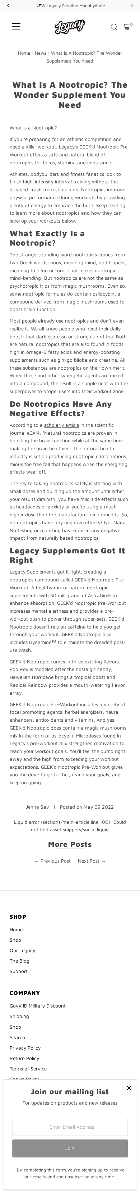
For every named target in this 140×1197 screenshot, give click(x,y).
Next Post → (92, 861)
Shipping (19, 1016)
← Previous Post (52, 861)
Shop (15, 940)
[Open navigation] (16, 27)
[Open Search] (114, 27)
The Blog (19, 961)
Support (19, 971)
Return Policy (24, 1058)
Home (24, 53)
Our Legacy (22, 950)
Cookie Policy (24, 1079)
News (40, 53)
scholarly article (61, 425)
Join (69, 1148)
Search (17, 1037)
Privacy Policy (25, 1048)
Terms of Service (28, 1069)
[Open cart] (126, 27)
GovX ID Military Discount (38, 1006)
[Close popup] (128, 1088)
